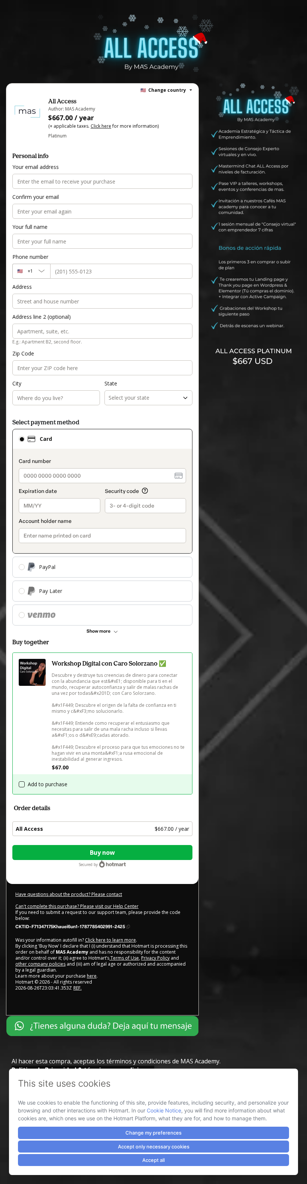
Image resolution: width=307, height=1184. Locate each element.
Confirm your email (35, 196)
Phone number (30, 256)
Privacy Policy (155, 958)
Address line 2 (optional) (41, 316)
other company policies (40, 964)
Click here (101, 126)
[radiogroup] (102, 527)
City (16, 383)
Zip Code (23, 353)
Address (22, 286)
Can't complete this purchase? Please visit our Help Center (77, 906)
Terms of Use (124, 958)
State (110, 383)
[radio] (22, 439)
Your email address (35, 166)
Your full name (30, 226)
